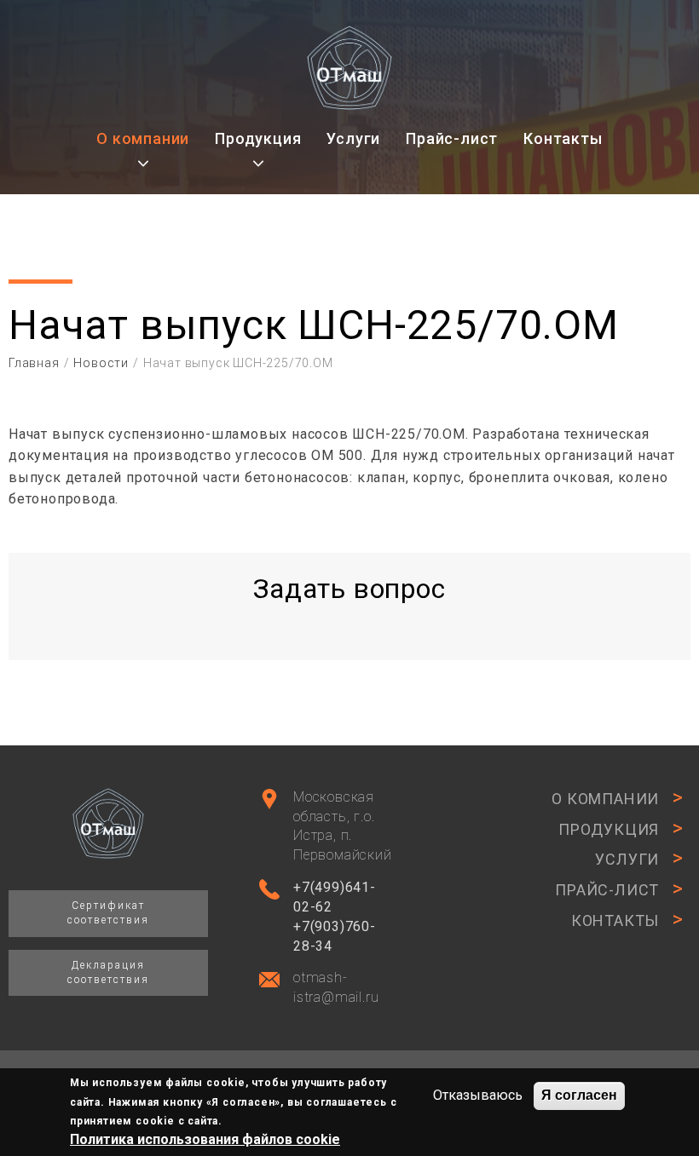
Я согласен (579, 1095)
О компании (142, 138)
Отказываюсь (478, 1095)
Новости (101, 363)
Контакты (562, 138)
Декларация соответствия (108, 972)
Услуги (353, 138)
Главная (34, 363)
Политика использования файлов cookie (205, 1139)
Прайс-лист (452, 138)
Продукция (258, 138)
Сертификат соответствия (108, 913)
